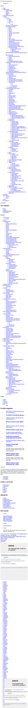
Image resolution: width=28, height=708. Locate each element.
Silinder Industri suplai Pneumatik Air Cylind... (12, 454)
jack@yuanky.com (8, 1)
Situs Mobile (13, 535)
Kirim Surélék (4, 540)
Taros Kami (3, 202)
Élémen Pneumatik (7, 211)
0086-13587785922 (7, 519)
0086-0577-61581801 (8, 517)
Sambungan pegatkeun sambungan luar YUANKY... (14, 437)
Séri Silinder (6, 212)
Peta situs (8, 535)
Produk (4, 209)
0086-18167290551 (7, 518)
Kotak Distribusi (4, 536)
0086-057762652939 (7, 521)
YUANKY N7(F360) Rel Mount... (15, 415)
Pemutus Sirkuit (18, 536)
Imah (4, 208)
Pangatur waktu (11, 536)
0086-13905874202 (7, 516)
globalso (21, 533)
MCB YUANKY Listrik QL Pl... (15, 429)
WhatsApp (3, 541)
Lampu (5, 537)
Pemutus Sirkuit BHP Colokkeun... (12, 445)
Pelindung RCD (10, 537)
